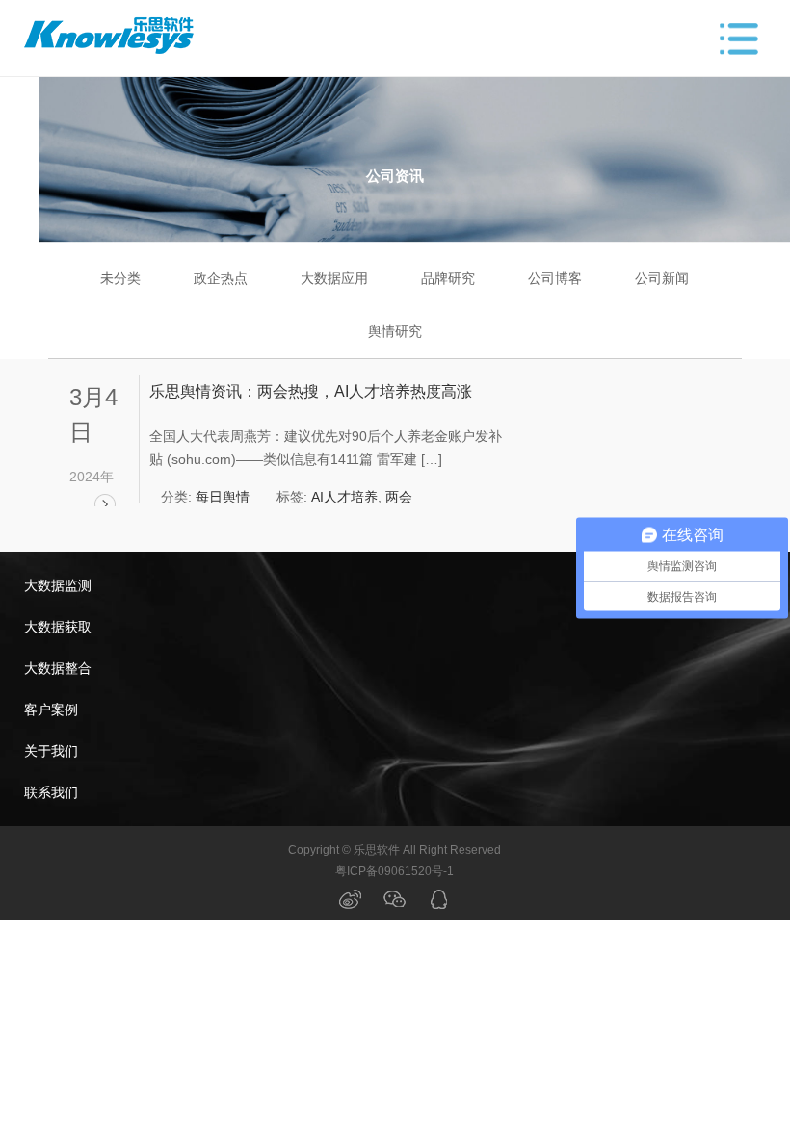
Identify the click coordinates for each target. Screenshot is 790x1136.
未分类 (120, 278)
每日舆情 (223, 496)
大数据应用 (334, 278)
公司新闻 (662, 278)
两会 (398, 496)
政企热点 (221, 278)
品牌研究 (448, 278)
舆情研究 (395, 331)
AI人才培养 (344, 496)
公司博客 (555, 278)
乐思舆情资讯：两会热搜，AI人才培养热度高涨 (310, 391)
